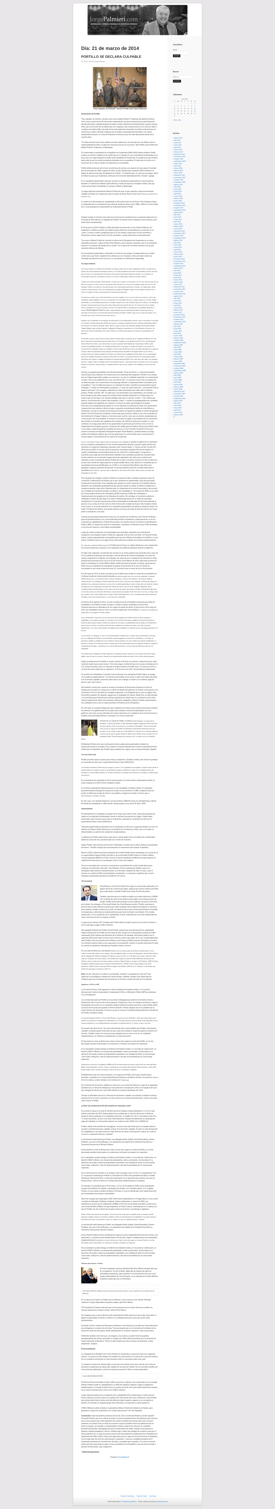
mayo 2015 (178, 191)
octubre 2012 (178, 263)
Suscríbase (152, 1496)
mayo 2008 (178, 380)
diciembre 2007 (179, 391)
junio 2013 (177, 245)
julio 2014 (177, 214)
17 (174, 111)
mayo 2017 (178, 145)
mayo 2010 (178, 331)
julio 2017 (177, 140)
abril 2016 (177, 166)
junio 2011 (177, 301)
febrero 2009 (178, 359)
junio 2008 (177, 377)
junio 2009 (177, 349)
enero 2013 (178, 256)
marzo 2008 (178, 384)
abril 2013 (177, 249)
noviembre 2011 (179, 289)
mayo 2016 (178, 163)
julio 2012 (177, 270)
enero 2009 (178, 361)
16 (195, 108)
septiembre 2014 (180, 210)
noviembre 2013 (179, 233)
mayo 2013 (178, 247)
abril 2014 (177, 221)
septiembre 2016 (180, 161)
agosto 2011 (178, 296)
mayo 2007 (178, 408)
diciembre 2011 (179, 287)
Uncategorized (123, 1457)
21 (188, 111)
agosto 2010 (178, 324)
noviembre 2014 (179, 205)
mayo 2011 (178, 303)
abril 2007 (177, 410)
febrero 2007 (178, 415)
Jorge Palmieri (100, 61)
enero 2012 (178, 284)
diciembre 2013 (179, 231)
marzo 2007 (178, 412)
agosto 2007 (178, 401)
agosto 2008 (178, 373)
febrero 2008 (178, 387)
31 (174, 115)
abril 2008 (177, 382)
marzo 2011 (178, 308)
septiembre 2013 (180, 238)
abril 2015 (177, 194)
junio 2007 (177, 405)
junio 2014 (177, 217)
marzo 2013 (178, 252)
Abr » (180, 120)
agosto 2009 (178, 345)
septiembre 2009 (180, 342)
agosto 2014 (178, 212)
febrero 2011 (178, 310)
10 (174, 108)
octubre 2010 (178, 319)
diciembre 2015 (179, 175)
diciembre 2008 (179, 363)
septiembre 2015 (180, 182)
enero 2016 (178, 173)
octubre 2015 (178, 180)
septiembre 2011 (180, 294)
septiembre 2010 (180, 321)
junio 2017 (177, 142)
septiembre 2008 (180, 370)
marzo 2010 (178, 335)
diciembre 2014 (179, 203)
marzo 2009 (178, 356)
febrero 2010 (178, 338)
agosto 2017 (178, 138)
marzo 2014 (178, 224)
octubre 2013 (178, 235)
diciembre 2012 (179, 259)
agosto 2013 (178, 240)
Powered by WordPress (129, 1501)
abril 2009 (177, 354)
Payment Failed (142, 1496)
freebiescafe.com (162, 1501)
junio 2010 (177, 328)
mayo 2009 (178, 352)
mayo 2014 (178, 219)
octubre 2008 (178, 368)
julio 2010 (177, 326)
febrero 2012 (178, 282)
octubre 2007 (178, 396)
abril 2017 (177, 147)
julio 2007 (177, 403)
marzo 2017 (178, 149)
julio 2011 (177, 298)
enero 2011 (178, 312)
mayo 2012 (178, 275)
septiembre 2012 (180, 266)
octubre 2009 (178, 340)
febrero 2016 (178, 170)
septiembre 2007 (180, 398)
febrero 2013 (178, 254)
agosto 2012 (178, 268)
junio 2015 (177, 189)
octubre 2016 (178, 159)
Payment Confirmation (127, 1496)
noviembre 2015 (179, 177)
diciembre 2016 (179, 154)
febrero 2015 (178, 198)
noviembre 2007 (179, 394)
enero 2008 (178, 389)
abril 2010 (177, 333)
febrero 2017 (178, 152)
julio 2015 (177, 187)
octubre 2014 (178, 208)
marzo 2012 (178, 280)
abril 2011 (177, 305)
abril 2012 (177, 277)
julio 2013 (177, 242)
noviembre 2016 (179, 156)
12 (181, 108)
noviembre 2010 (179, 317)
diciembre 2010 (179, 315)
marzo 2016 (178, 168)
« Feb (175, 120)
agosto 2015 (178, 184)
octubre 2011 (178, 291)
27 (184, 113)
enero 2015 (178, 201)
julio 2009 (177, 347)
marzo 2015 (178, 196)
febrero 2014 (178, 226)
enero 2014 (178, 228)
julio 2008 (177, 375)
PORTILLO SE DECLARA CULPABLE (111, 57)
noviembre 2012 (179, 261)
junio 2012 (177, 273)
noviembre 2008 (179, 366)
